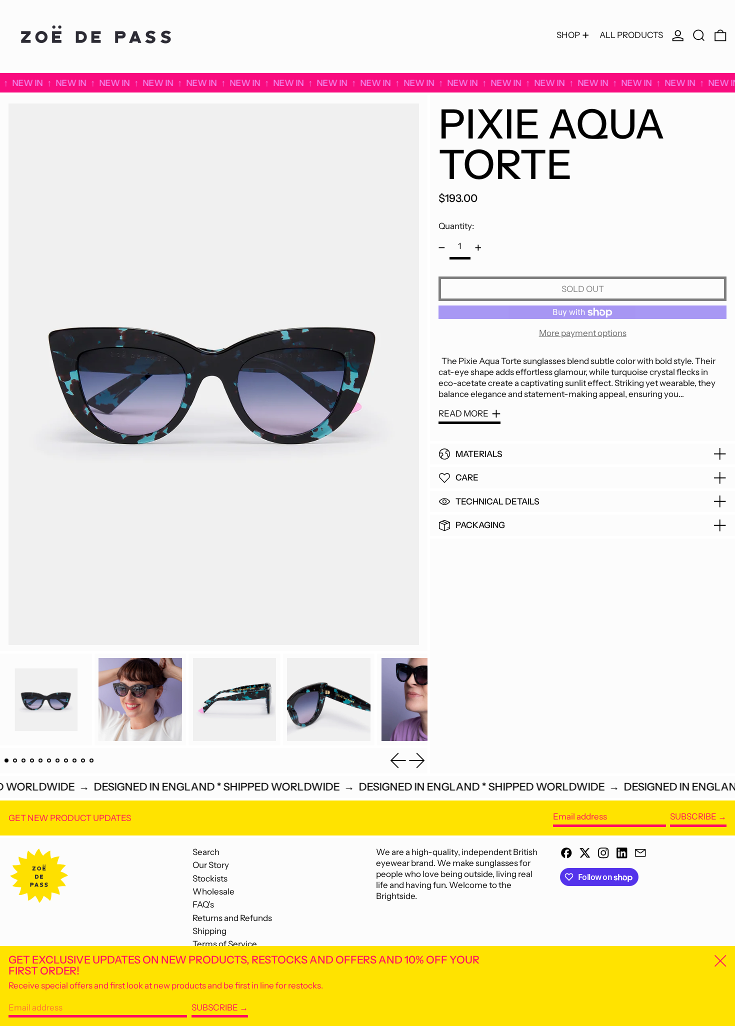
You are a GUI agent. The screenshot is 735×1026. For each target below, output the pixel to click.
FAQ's (203, 905)
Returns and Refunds (232, 918)
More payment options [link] (582, 333)
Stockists (210, 879)
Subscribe (693, 817)
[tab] (6, 760)
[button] (699, 35)
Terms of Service (224, 944)
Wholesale (213, 891)
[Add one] (478, 248)
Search (206, 852)
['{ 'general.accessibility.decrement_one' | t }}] (442, 248)
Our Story (210, 865)
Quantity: (456, 226)
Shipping (209, 931)
